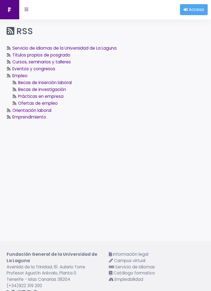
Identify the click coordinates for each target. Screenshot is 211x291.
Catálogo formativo (133, 273)
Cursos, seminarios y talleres (41, 62)
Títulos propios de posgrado (41, 55)
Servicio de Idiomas (134, 267)
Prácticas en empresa (40, 96)
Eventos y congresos (33, 69)
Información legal (130, 254)
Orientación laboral (31, 110)
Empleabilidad (128, 279)
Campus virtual (129, 260)
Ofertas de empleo (38, 103)
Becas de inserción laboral (45, 82)
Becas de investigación (42, 89)
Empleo (19, 76)
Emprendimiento (29, 117)
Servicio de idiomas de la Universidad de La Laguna (64, 48)
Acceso (196, 9)
